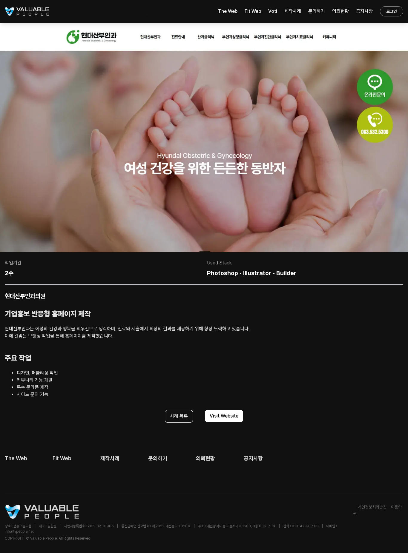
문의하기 (316, 11)
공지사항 (364, 11)
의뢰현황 (340, 11)
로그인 (391, 11)
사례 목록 (179, 416)
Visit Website (224, 416)
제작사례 (292, 11)
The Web (227, 11)
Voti (272, 11)
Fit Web (253, 11)
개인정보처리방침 (372, 507)
